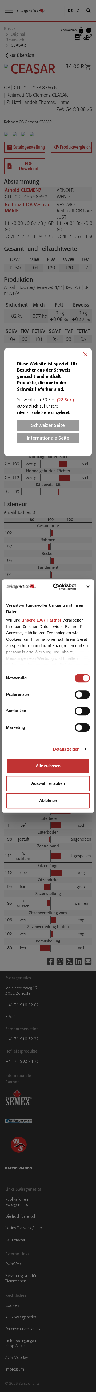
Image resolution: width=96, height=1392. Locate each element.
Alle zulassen (48, 766)
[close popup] (85, 354)
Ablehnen (48, 800)
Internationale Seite (48, 438)
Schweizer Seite (48, 425)
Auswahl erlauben (48, 783)
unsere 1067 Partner (42, 620)
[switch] (82, 694)
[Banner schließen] (88, 587)
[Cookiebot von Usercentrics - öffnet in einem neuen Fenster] (56, 586)
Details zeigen (66, 749)
